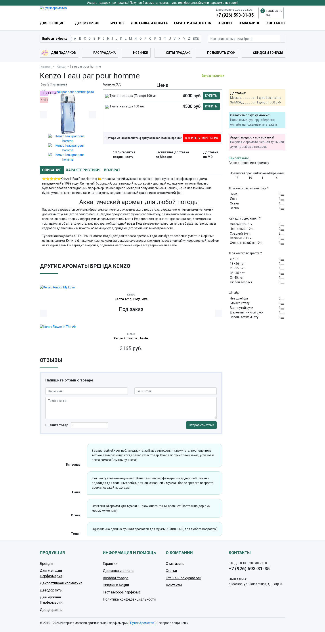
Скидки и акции (116, 585)
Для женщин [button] (52, 23)
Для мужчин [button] (87, 23)
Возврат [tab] (112, 170)
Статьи (171, 571)
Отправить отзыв (201, 425)
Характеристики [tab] (82, 170)
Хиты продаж (178, 52)
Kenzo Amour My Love (131, 299)
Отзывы (225, 23)
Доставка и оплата (149, 23)
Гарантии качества (192, 23)
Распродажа (104, 52)
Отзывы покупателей (183, 578)
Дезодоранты (51, 590)
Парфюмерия (51, 576)
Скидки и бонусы (268, 52)
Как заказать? (239, 158)
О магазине (249, 23)
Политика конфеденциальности (129, 599)
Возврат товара (115, 578)
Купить (211, 95)
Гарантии (110, 564)
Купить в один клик (201, 138)
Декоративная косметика (61, 583)
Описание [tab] (51, 170)
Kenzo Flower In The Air (131, 338)
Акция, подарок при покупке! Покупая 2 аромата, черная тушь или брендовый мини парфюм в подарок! (162, 2)
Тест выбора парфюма (121, 592)
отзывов (59, 84)
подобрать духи (221, 52)
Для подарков (63, 52)
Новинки (140, 52)
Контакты (275, 23)
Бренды (117, 23)
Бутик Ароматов (142, 623)
